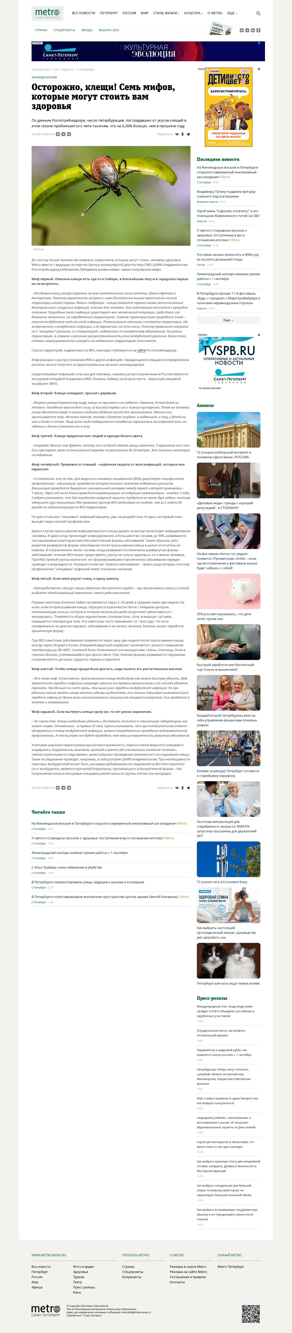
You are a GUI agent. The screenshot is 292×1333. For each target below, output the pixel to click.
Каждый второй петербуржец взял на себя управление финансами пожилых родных (227, 720)
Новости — (70, 69)
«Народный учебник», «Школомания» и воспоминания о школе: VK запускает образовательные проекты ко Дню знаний (226, 1122)
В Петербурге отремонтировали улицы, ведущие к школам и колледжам (88, 882)
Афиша (37, 1287)
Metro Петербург (231, 1266)
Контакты (177, 1282)
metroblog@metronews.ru (136, 1312)
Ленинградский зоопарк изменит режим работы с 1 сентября (80, 853)
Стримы (41, 30)
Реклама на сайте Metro (188, 1272)
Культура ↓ (193, 13)
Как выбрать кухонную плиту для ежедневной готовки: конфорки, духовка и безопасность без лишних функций (228, 1166)
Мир (144, 13)
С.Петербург (86, 69)
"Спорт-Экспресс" (92, 1315)
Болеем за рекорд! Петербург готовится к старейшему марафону (228, 773)
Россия (129, 13)
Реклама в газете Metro (188, 1266)
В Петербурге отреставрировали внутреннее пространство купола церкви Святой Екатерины (105, 897)
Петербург (109, 13)
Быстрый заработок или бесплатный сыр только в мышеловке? (225, 667)
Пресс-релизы (84, 1287)
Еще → (228, 320)
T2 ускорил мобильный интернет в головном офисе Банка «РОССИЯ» (224, 454)
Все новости (83, 13)
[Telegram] (188, 134)
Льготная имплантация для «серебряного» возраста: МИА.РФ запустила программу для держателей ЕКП (226, 828)
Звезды (87, 30)
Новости (202, 221)
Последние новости (218, 159)
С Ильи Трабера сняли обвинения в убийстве (67, 867)
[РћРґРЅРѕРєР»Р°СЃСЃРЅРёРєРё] (182, 134)
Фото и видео (83, 1266)
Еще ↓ (232, 13)
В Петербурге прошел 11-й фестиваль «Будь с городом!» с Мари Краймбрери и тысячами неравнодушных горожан (228, 298)
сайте (141, 350)
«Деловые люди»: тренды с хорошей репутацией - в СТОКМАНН (225, 505)
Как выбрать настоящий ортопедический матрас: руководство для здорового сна (226, 933)
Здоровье (80, 1272)
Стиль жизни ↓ (166, 13)
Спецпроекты (64, 30)
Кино (77, 1292)
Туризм (78, 1277)
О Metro (215, 13)
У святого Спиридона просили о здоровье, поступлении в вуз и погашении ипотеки (97, 838)
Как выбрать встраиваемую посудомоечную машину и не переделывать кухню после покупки (227, 1214)
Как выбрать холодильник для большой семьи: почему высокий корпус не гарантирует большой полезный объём (224, 1190)
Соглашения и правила (188, 1277)
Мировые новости (207, 201)
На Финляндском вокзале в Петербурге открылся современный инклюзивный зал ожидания (104, 823)
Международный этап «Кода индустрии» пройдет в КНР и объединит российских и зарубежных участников (225, 1011)
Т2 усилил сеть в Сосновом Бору (222, 882)
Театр (77, 1282)
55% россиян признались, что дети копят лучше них (224, 616)
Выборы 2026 (109, 30)
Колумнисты (131, 1277)
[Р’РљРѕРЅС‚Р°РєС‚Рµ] (177, 134)
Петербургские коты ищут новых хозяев (228, 983)
